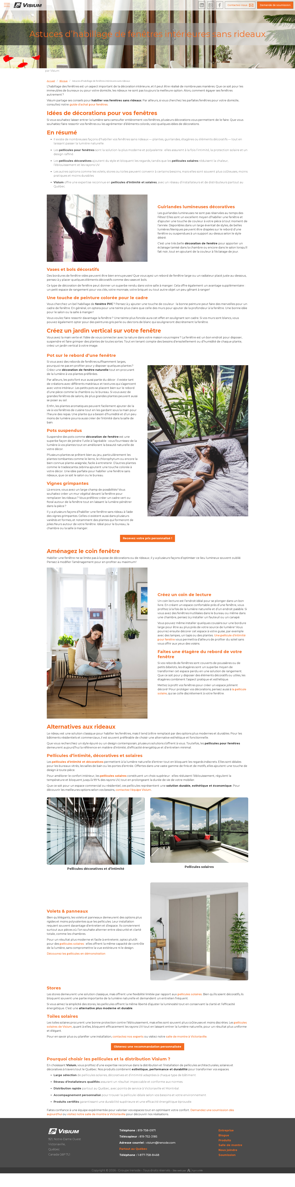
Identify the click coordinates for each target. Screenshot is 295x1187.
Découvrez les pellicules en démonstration (76, 953)
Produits (225, 1140)
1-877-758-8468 (148, 1155)
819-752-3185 (148, 1136)
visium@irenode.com (160, 1142)
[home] (28, 5)
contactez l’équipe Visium (133, 789)
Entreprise (226, 1130)
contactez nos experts (128, 1036)
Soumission (227, 1155)
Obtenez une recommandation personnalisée (147, 1046)
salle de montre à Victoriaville (186, 1036)
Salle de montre (230, 1145)
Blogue (224, 1135)
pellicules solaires (72, 943)
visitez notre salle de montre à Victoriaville (96, 1114)
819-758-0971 (147, 1130)
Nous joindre (228, 1150)
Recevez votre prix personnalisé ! (147, 538)
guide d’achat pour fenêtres (88, 104)
